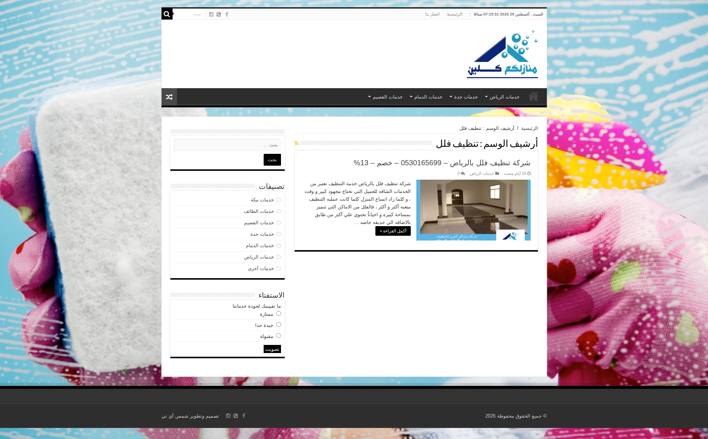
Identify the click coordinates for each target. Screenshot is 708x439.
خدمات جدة (466, 97)
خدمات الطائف (259, 211)
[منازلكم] (502, 53)
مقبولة (266, 336)
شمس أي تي (175, 416)
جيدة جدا (264, 325)
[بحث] (167, 14)
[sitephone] (219, 14)
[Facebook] (227, 14)
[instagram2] (211, 14)
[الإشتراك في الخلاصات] (297, 143)
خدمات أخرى (261, 268)
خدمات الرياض (505, 97)
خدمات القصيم (388, 97)
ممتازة (266, 314)
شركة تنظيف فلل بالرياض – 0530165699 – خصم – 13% (442, 163)
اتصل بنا (432, 14)
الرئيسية (454, 14)
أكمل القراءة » (393, 231)
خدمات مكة (262, 200)
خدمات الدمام (428, 97)
